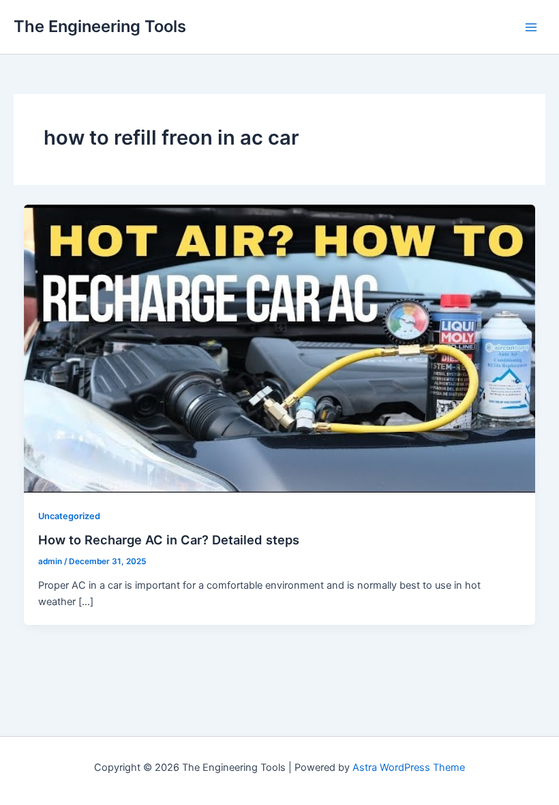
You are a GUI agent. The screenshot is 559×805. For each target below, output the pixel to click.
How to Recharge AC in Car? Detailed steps (168, 539)
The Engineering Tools (100, 26)
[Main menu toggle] (531, 27)
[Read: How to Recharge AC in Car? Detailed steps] (280, 348)
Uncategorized (69, 516)
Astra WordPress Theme (408, 767)
